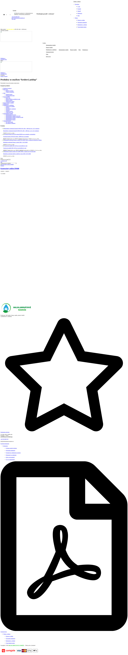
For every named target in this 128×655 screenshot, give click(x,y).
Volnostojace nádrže (10, 101)
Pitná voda (8, 98)
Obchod (5, 76)
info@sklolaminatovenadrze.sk (18, 18)
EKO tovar (5, 89)
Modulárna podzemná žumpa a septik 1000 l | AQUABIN (15, 142)
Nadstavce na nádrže (10, 106)
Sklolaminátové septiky (11, 118)
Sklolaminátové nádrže (8, 113)
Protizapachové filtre (10, 95)
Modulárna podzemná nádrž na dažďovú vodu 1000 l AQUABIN (17, 153)
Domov (2, 76)
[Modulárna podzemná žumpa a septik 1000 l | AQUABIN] (22, 140)
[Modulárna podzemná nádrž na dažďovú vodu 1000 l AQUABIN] (19, 151)
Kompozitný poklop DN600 (10, 168)
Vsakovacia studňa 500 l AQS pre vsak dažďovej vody (14, 148)
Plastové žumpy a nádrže (8, 102)
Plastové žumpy (9, 100)
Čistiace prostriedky (10, 92)
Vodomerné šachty (7, 120)
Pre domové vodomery (10, 123)
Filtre (4, 93)
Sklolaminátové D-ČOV (11, 114)
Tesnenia (8, 110)
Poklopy (7, 107)
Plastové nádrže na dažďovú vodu (13, 99)
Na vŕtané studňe (9, 122)
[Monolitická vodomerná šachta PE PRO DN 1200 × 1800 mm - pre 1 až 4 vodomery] (21, 128)
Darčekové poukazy (7, 88)
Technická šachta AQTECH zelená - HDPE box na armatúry (16, 136)
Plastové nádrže (6, 96)
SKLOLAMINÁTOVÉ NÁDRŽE (16, 645)
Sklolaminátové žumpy (11, 119)
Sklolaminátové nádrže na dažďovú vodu (14, 117)
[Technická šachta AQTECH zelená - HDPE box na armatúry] (19, 134)
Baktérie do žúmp (9, 90)
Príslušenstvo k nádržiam (8, 105)
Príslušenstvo (6, 104)
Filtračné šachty (9, 94)
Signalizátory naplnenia (11, 108)
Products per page (4, 159)
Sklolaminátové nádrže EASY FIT (13, 116)
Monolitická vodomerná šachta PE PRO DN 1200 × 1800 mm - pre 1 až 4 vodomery (21, 130)
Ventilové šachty (9, 111)
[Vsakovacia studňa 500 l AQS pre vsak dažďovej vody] (15, 145)
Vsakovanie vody (9, 112)
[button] (4, 30)
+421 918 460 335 (15, 16)
